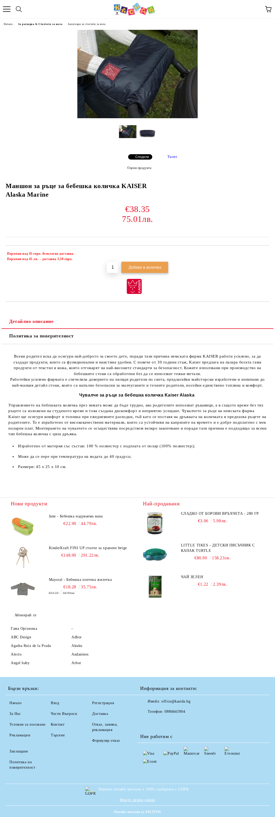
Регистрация (103, 703)
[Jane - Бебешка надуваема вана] (23, 526)
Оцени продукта (139, 168)
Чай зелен (192, 577)
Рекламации (20, 735)
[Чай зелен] (155, 586)
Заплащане (18, 751)
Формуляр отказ (106, 741)
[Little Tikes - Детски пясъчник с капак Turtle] (155, 555)
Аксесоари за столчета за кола (86, 24)
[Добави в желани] (262, 254)
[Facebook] (147, 722)
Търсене (58, 735)
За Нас (15, 714)
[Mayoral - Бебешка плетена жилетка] (23, 589)
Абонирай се (26, 615)
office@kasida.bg (175, 701)
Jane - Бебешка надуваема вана (76, 516)
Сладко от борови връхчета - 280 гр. (220, 514)
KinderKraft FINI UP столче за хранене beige (88, 548)
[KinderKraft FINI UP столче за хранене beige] (23, 557)
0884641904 (175, 712)
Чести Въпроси (64, 714)
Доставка (100, 714)
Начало (8, 24)
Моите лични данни (137, 800)
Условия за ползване (27, 724)
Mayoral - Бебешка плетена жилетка (80, 580)
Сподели (142, 157)
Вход (55, 703)
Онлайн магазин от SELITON (137, 812)
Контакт (58, 724)
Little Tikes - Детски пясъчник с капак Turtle (218, 548)
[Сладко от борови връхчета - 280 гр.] (155, 523)
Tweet (172, 157)
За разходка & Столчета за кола (40, 24)
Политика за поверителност (41, 336)
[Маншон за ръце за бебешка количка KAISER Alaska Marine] (137, 117)
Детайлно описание (31, 321)
